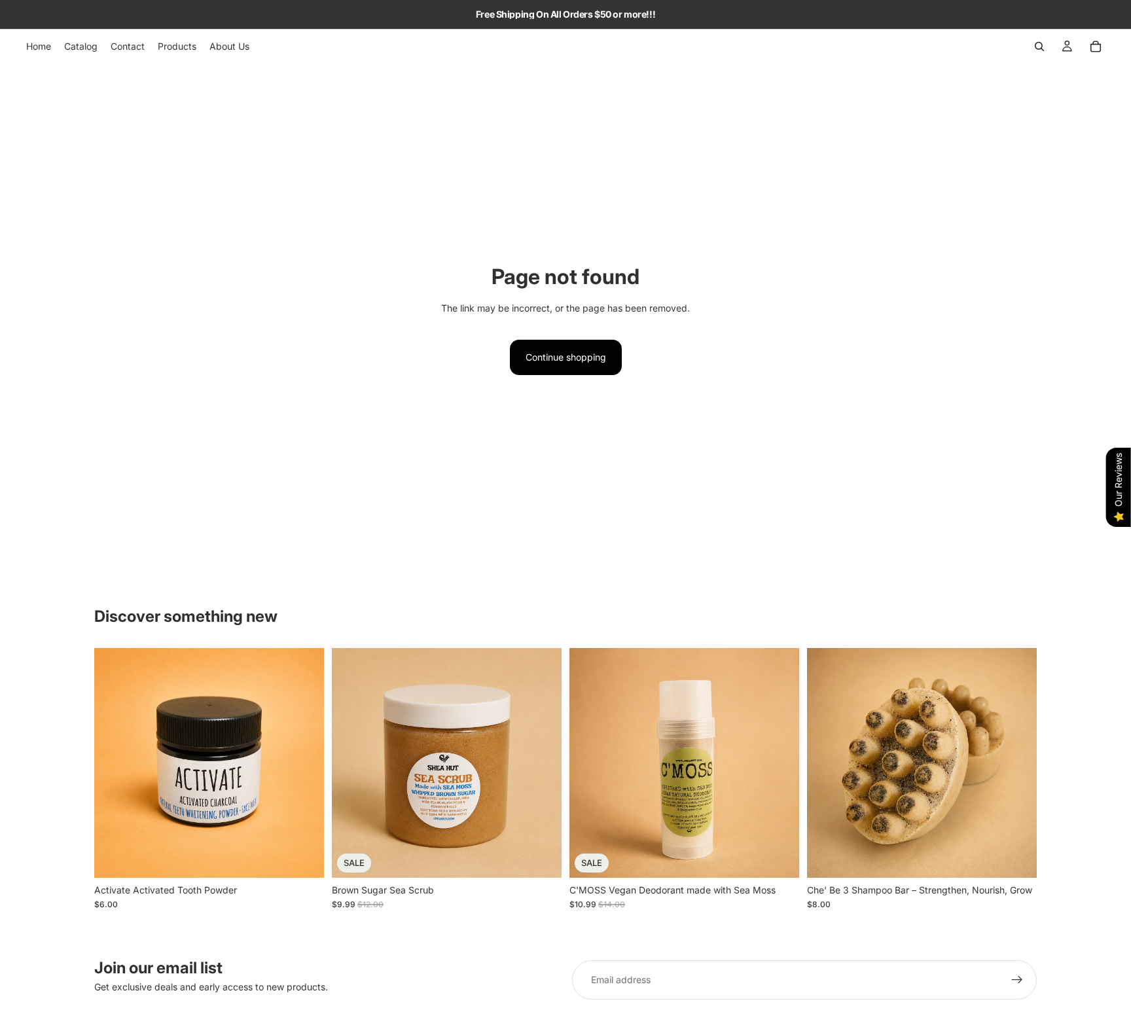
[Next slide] (542, 762)
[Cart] (1095, 46)
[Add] (303, 857)
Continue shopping (566, 357)
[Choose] (541, 857)
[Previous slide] (351, 762)
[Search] (1039, 46)
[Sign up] (1017, 980)
